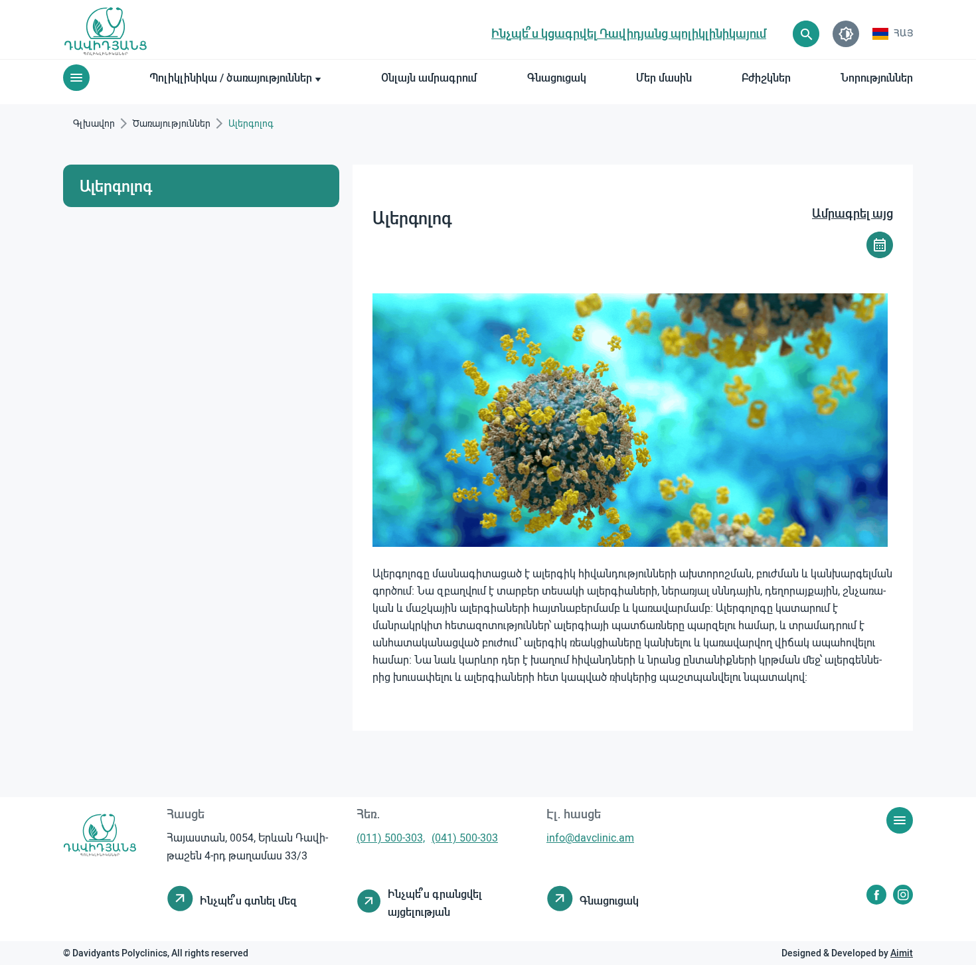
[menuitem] (892, 34)
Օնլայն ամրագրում (429, 77)
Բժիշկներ (766, 77)
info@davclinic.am (590, 837)
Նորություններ (877, 77)
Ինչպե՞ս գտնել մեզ (248, 900)
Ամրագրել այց (852, 213)
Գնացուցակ (556, 77)
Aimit (901, 953)
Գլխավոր (94, 123)
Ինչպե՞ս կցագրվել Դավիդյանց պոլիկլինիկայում (628, 33)
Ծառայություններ (171, 123)
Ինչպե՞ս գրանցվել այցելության (435, 903)
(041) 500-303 (465, 837)
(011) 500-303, (391, 837)
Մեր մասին (664, 77)
